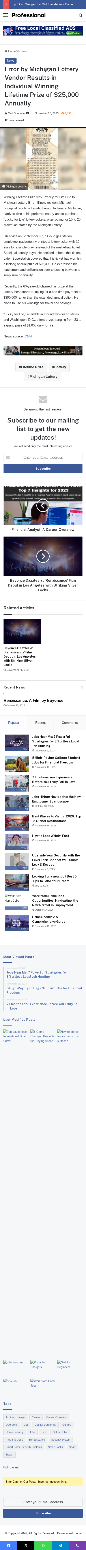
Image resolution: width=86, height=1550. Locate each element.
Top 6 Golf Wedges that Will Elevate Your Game (42, 4)
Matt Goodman (17, 113)
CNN (28, 336)
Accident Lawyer (16, 1417)
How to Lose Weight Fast (50, 836)
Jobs (32, 1432)
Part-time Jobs (14, 1439)
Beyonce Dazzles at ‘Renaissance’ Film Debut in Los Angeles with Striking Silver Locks (20, 656)
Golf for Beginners (45, 1424)
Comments (70, 722)
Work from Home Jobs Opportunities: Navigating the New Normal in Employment (55, 900)
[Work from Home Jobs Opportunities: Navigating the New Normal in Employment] (43, 1386)
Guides (66, 1424)
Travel (9, 1454)
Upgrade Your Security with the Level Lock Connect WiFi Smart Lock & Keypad (56, 860)
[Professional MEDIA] (28, 15)
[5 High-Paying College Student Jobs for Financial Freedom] (17, 764)
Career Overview (56, 1417)
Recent (40, 722)
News (24, 51)
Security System (60, 1439)
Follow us (11, 1467)
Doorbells (11, 1424)
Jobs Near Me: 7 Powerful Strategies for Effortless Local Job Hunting (55, 741)
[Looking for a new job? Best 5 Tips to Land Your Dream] (16, 1386)
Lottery (60, 367)
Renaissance (37, 1439)
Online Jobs (60, 1432)
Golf (26, 1424)
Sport (72, 1447)
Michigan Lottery (44, 376)
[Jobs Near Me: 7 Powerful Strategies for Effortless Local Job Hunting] (16, 1367)
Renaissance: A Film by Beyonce (34, 700)
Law (44, 1432)
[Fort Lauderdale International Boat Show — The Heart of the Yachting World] (16, 1193)
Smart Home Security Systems (24, 1447)
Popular (13, 722)
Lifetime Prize (32, 367)
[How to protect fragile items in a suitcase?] (70, 1036)
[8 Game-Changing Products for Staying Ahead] (43, 1036)
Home (11, 51)
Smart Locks (55, 1447)
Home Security (14, 1432)
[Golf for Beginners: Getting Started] (70, 1368)
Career (36, 1417)
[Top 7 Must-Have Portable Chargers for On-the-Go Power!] (43, 1367)
